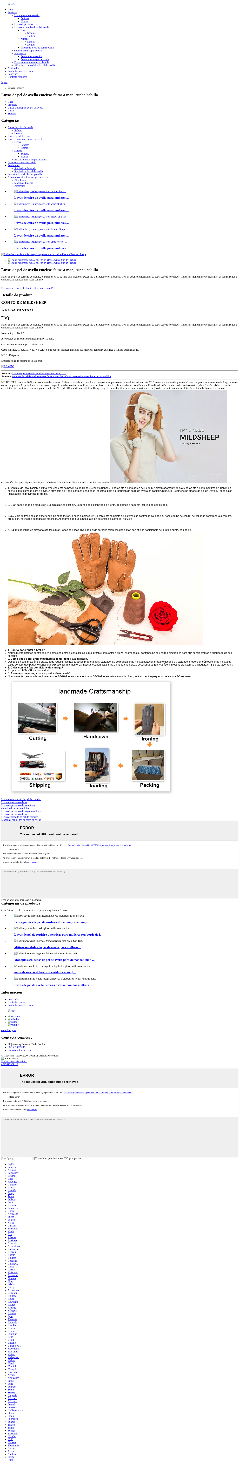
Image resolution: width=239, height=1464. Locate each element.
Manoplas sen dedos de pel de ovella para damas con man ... (54, 959)
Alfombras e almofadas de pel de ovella (34, 65)
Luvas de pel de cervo (25, 24)
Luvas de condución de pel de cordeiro (21, 799)
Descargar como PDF (45, 288)
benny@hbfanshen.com (20, 1050)
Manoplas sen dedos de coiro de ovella (21, 819)
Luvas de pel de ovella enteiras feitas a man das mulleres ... (53, 985)
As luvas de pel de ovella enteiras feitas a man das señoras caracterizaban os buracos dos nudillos (61, 376)
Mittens (24, 38)
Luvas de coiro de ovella (27, 15)
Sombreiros (20, 53)
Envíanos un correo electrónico (17, 288)
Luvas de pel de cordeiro (14, 802)
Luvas (24, 30)
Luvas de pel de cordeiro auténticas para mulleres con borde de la (57, 934)
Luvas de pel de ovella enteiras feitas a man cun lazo (39, 373)
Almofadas (20, 180)
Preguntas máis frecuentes (21, 71)
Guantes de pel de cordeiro (15, 808)
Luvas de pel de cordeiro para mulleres (21, 811)
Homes (24, 21)
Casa (10, 9)
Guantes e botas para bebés (28, 50)
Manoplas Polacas (23, 183)
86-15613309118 (16, 1047)
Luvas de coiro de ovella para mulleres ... (41, 197)
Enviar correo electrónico (14, 1061)
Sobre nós (13, 74)
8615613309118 (9, 1064)
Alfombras (19, 185)
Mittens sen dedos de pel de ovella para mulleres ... (47, 947)
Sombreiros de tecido (31, 56)
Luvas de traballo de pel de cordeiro (19, 817)
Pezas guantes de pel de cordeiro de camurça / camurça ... (52, 922)
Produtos (12, 12)
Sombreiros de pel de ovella (35, 59)
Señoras (25, 18)
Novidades (13, 68)
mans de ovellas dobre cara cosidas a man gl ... (45, 972)
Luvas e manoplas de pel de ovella (32, 27)
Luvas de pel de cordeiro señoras (18, 805)
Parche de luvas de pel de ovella (37, 47)
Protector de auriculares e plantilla (31, 62)
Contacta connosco (17, 76)
